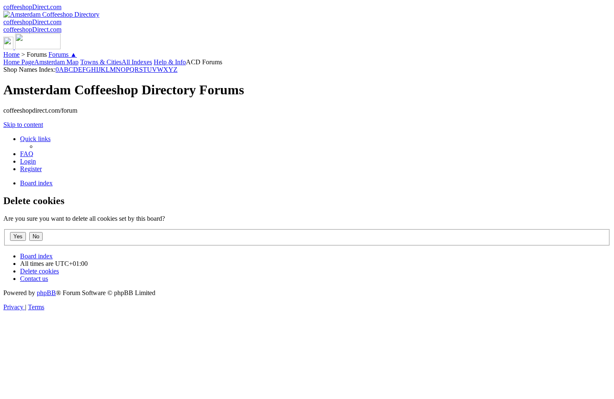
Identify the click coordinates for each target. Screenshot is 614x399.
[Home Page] (32, 47)
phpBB (46, 292)
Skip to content (23, 124)
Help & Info (170, 62)
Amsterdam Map (56, 62)
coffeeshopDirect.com (32, 6)
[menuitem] (26, 153)
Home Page (18, 62)
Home (11, 54)
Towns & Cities (101, 62)
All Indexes (137, 62)
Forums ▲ (62, 54)
